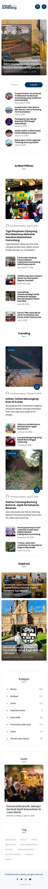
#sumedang (10, 844)
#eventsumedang (12, 854)
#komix (8, 859)
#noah (34, 840)
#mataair (29, 854)
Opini (13, 731)
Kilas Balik (15, 717)
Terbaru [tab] (14, 84)
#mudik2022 (10, 840)
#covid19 (9, 849)
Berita (13, 689)
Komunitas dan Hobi (20, 724)
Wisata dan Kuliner (19, 738)
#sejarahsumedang (25, 849)
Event (13, 703)
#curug (23, 840)
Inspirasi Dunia (17, 710)
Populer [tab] (33, 84)
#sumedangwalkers (28, 844)
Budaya (14, 696)
